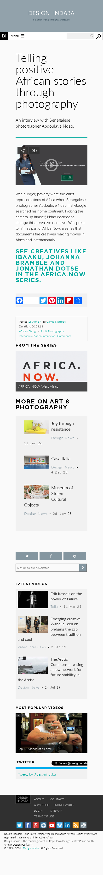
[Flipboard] (69, 300)
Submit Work (64, 805)
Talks (55, 606)
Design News (63, 437)
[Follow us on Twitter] (27, 556)
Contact (57, 799)
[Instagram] (43, 825)
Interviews (25, 336)
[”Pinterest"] (74, 556)
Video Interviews (44, 336)
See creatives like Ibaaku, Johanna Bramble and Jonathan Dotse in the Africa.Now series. (51, 265)
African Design (28, 331)
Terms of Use (44, 816)
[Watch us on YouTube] (52, 825)
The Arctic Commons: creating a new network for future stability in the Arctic (50, 669)
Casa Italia (60, 458)
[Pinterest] (52, 300)
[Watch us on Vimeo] (60, 825)
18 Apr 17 (34, 322)
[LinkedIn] (60, 300)
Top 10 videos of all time (35, 749)
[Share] (78, 300)
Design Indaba (31, 848)
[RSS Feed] (76, 825)
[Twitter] (43, 300)
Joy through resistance (62, 426)
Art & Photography (52, 331)
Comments (64, 336)
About (39, 799)
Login (38, 811)
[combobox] (80, 36)
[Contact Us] (83, 825)
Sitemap (56, 811)
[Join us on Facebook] (51, 556)
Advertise (41, 805)
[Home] (51, 13)
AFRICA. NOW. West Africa (38, 386)
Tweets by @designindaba (37, 774)
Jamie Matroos (56, 322)
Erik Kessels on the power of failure (66, 596)
